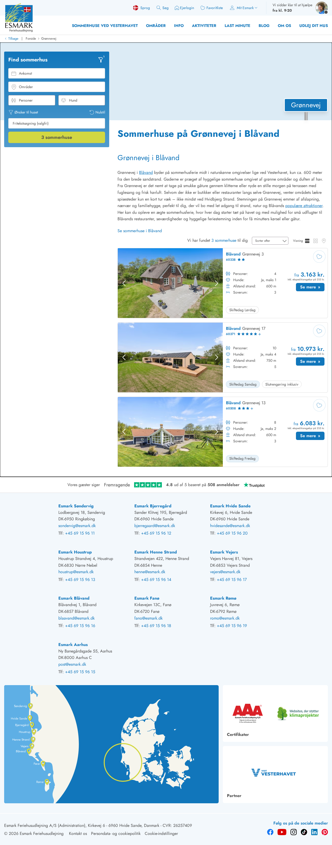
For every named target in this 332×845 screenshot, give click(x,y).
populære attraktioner (303, 206)
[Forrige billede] (124, 283)
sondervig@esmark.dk (77, 526)
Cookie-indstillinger (161, 833)
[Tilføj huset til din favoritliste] (319, 256)
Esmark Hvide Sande (230, 506)
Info (179, 26)
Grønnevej (48, 38)
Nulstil (100, 112)
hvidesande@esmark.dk (230, 526)
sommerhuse (56, 137)
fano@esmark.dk (148, 618)
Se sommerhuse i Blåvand (139, 231)
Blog (264, 26)
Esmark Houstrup (75, 552)
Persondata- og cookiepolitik (116, 833)
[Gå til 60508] (223, 432)
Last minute (237, 26)
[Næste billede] (216, 283)
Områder (156, 26)
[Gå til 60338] (223, 283)
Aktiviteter (204, 26)
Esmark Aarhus (73, 645)
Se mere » (312, 287)
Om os (284, 26)
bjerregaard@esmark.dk (154, 526)
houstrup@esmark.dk (76, 572)
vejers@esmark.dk (225, 572)
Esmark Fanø (146, 598)
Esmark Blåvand (73, 598)
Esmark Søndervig (76, 506)
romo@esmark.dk (225, 618)
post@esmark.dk (72, 664)
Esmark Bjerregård (152, 506)
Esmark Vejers (224, 552)
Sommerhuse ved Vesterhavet (105, 26)
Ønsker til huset (26, 112)
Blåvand (146, 172)
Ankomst (25, 73)
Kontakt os (78, 833)
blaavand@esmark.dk (76, 618)
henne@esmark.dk (149, 572)
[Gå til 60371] (223, 357)
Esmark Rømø (223, 598)
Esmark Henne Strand (155, 552)
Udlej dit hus (313, 26)
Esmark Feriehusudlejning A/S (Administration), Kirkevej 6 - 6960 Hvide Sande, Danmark (81, 825)
